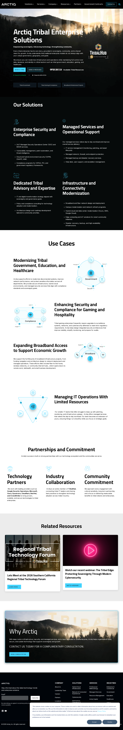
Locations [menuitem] (58, 701)
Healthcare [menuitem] (110, 699)
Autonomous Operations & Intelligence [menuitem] (76, 702)
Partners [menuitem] (57, 697)
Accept (94, 722)
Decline (110, 722)
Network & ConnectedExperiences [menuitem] (79, 692)
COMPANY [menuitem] (59, 683)
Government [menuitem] (110, 692)
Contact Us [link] (111, 4)
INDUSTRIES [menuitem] (111, 683)
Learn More (13, 587)
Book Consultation (18, 654)
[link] (8, 4)
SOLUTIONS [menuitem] (76, 683)
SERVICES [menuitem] (93, 683)
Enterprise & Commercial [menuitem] (110, 687)
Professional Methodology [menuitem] (93, 687)
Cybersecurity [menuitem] (76, 697)
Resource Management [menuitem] (96, 695)
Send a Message (35, 70)
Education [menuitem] (110, 695)
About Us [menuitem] (58, 687)
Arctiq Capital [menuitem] (93, 699)
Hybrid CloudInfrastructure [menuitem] (76, 687)
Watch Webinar (73, 585)
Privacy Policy (102, 711)
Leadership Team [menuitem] (60, 690)
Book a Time (19, 70)
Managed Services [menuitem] (95, 692)
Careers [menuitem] (57, 694)
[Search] (119, 4)
